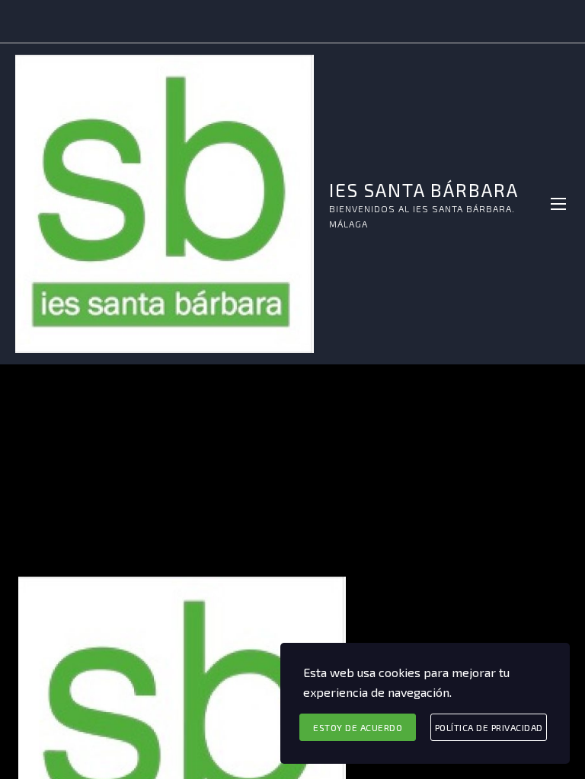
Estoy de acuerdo (357, 727)
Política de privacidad (489, 727)
